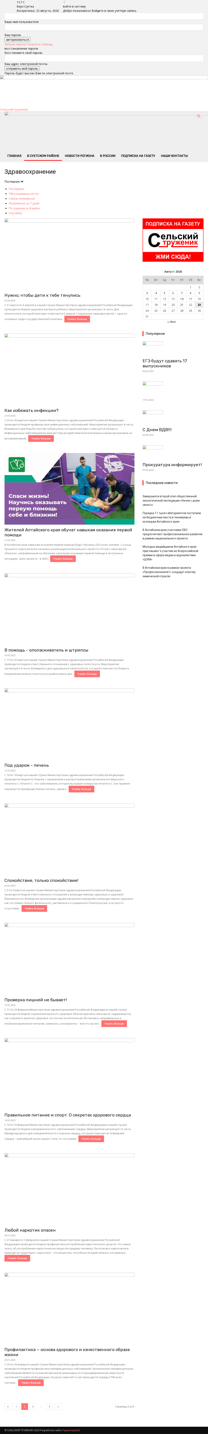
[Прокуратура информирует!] (173, 452)
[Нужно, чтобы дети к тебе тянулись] (69, 254)
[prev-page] (7, 1406)
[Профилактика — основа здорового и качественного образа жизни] (69, 1308)
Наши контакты (174, 156)
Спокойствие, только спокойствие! (41, 880)
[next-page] (58, 1406)
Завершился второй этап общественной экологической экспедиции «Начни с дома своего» (171, 500)
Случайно (15, 213)
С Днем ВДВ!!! (157, 429)
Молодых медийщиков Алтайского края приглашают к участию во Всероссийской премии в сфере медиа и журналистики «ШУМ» (170, 553)
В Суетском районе (43, 156)
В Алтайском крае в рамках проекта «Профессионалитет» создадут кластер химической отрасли (169, 572)
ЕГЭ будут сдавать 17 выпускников (165, 363)
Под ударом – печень (26, 765)
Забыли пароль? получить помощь (28, 44)
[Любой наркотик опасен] (69, 1189)
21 (181, 305)
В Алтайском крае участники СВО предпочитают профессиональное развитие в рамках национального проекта (173, 534)
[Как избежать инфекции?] (69, 369)
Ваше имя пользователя (21, 22)
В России (107, 156)
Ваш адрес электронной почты (25, 64)
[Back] (64, 2)
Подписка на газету (138, 156)
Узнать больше (77, 319)
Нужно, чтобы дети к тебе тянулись (42, 295)
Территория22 (71, 1430)
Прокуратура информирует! (172, 464)
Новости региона (79, 156)
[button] (199, 117)
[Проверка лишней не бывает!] (69, 959)
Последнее (16, 188)
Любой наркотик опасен (30, 1230)
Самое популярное (22, 198)
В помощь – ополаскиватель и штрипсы (46, 650)
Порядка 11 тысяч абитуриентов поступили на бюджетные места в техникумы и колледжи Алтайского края (172, 517)
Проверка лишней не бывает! (35, 999)
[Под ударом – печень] (69, 724)
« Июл (171, 322)
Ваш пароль (12, 35)
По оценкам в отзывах (24, 208)
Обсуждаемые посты (24, 193)
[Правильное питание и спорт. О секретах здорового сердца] (69, 1074)
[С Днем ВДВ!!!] (173, 417)
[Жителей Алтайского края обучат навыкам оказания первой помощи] (69, 489)
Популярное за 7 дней (24, 203)
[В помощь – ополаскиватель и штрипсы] (69, 609)
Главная (14, 156)
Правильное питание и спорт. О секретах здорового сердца (67, 1114)
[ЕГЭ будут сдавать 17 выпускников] (173, 348)
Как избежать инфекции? (31, 410)
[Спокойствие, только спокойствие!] (69, 839)
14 (181, 299)
